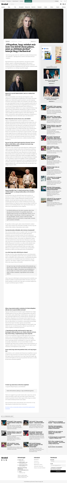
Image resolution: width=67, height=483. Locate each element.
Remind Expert (15, 1)
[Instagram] (62, 4)
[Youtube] (63, 4)
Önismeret (39, 7)
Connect (3, 1)
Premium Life (27, 7)
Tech (15, 7)
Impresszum (36, 461)
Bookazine (9, 1)
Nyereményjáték (28, 1)
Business (64, 7)
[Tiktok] (65, 4)
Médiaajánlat (36, 459)
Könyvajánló (21, 7)
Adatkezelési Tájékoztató (38, 466)
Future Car (33, 7)
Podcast (21, 1)
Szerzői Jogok (36, 462)
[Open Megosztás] (35, 41)
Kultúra (51, 7)
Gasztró (57, 7)
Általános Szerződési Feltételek (39, 467)
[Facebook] (60, 4)
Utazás (45, 7)
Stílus (9, 7)
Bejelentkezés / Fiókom (38, 464)
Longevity (3, 7)
